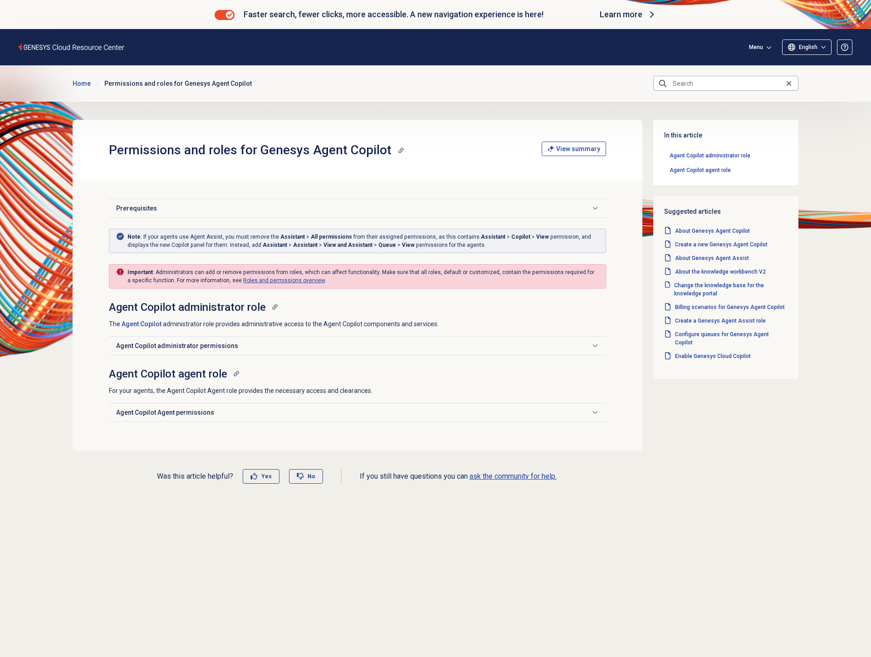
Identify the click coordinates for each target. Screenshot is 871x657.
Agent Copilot (141, 324)
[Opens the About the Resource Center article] (844, 47)
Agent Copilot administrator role (710, 155)
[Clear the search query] (789, 83)
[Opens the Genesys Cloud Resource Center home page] (72, 47)
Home (82, 83)
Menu (756, 47)
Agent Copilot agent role (700, 170)
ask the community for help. (513, 476)
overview (284, 280)
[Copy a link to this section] (401, 150)
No (311, 476)
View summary (578, 148)
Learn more (621, 14)
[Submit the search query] (662, 83)
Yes (266, 476)
